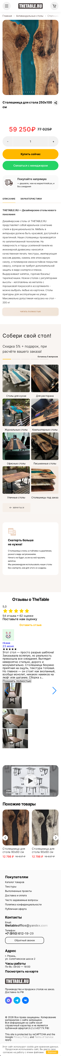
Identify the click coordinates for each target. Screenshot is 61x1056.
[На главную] (30, 6)
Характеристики (31, 198)
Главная (7, 15)
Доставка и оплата (16, 895)
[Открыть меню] (7, 6)
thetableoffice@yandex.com (26, 925)
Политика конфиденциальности (23, 904)
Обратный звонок (24, 940)
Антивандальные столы (29, 15)
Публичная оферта (16, 908)
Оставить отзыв (30, 625)
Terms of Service (44, 1037)
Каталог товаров (14, 882)
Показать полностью (17, 681)
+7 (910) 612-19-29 (19, 933)
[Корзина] (54, 6)
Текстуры (10, 886)
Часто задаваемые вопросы (21, 900)
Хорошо (52, 1052)
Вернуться (18, 508)
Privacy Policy (21, 1037)
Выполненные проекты (18, 890)
